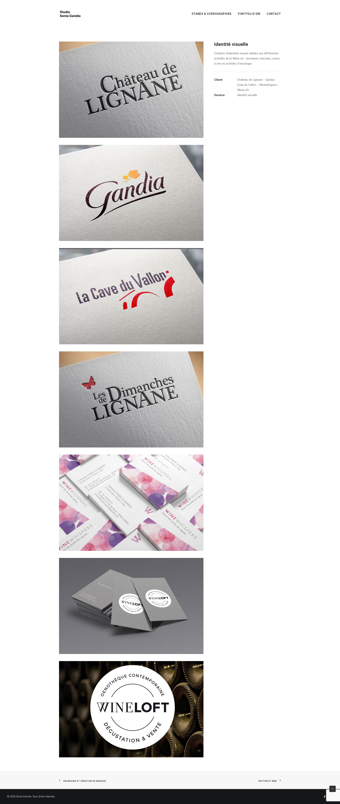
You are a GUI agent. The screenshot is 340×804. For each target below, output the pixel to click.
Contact (274, 13)
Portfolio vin (249, 13)
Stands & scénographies (212, 13)
